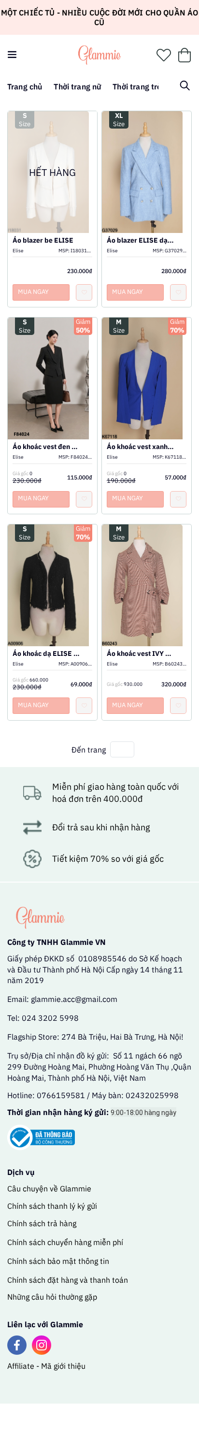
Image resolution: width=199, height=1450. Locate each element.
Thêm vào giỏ (146, 184)
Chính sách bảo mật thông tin (58, 1261)
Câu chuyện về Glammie (49, 1188)
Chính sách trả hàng (41, 1223)
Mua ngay (33, 292)
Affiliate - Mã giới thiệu (46, 1366)
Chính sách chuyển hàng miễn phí (65, 1242)
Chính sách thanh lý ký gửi (52, 1206)
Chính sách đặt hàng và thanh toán (67, 1280)
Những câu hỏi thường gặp (52, 1297)
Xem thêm (146, 162)
